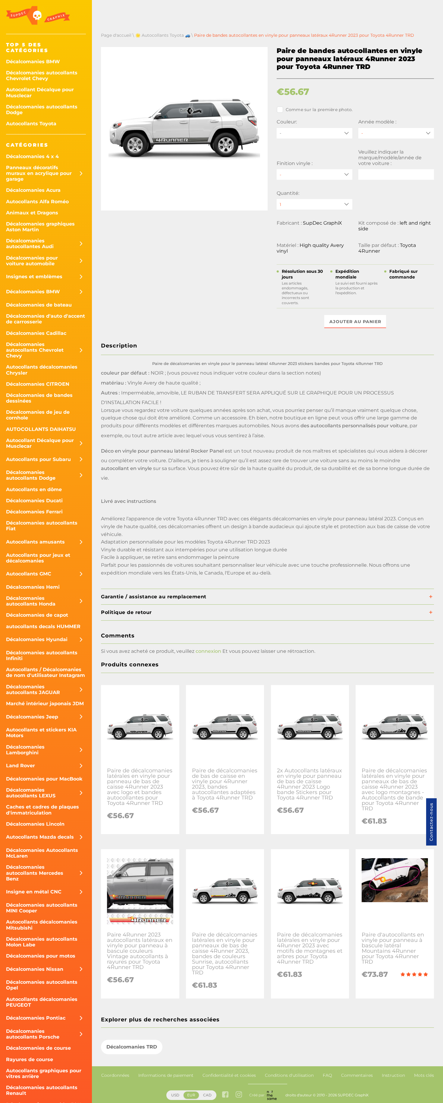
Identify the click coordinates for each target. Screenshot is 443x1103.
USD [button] (175, 1095)
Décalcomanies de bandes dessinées (39, 398)
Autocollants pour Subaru (38, 459)
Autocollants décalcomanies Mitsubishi (41, 924)
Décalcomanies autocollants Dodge (41, 109)
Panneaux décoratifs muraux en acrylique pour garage (39, 173)
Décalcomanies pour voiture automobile (32, 260)
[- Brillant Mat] (314, 174)
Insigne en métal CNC (33, 892)
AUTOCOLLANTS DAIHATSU (41, 429)
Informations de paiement (165, 1075)
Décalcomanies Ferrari (34, 512)
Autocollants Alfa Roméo (37, 201)
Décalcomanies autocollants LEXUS (30, 793)
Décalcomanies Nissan (34, 969)
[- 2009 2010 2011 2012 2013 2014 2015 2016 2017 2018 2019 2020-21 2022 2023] (396, 133)
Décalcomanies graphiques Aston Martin (40, 226)
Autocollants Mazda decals (40, 837)
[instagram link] (239, 1095)
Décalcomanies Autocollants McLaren (42, 853)
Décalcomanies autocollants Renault (41, 1090)
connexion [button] (208, 651)
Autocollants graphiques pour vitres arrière (43, 1073)
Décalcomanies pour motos (40, 956)
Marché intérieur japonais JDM (45, 703)
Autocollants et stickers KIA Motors (41, 732)
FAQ (327, 1075)
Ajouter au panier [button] (355, 321)
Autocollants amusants (35, 542)
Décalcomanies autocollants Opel (41, 985)
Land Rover (20, 765)
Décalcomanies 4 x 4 (32, 156)
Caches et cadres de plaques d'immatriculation (42, 809)
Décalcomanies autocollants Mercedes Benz (34, 872)
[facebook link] (225, 1095)
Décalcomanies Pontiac (35, 1018)
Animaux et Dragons (32, 213)
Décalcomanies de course (38, 1048)
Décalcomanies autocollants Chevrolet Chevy (41, 75)
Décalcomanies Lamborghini (25, 750)
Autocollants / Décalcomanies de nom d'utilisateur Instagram (45, 672)
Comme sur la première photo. (319, 109)
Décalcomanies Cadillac (36, 333)
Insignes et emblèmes (34, 276)
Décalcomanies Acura (33, 190)
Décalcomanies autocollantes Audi (30, 243)
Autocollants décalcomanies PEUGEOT (41, 1002)
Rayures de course (29, 1059)
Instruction (393, 1075)
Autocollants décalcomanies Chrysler (41, 369)
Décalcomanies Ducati (34, 500)
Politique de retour (126, 612)
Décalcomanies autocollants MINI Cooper (41, 908)
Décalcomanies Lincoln (35, 824)
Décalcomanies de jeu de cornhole (38, 415)
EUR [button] (191, 1095)
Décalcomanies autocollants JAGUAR (33, 689)
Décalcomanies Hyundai (37, 639)
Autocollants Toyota (31, 123)
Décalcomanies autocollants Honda (30, 601)
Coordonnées (115, 1075)
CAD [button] (207, 1095)
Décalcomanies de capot (37, 615)
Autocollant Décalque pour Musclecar (40, 92)
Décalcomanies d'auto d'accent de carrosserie (45, 319)
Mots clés (424, 1075)
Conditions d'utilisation (289, 1075)
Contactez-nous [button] (431, 822)
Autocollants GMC (28, 574)
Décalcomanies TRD (131, 1047)
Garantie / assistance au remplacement (153, 597)
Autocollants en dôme (34, 489)
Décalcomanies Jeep (32, 717)
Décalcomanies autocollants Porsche (32, 1034)
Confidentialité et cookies (229, 1075)
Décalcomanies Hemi (33, 587)
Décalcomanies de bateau (39, 305)
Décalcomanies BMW (33, 61)
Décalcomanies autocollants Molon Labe (41, 942)
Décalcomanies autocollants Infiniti (41, 655)
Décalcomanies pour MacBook (44, 779)
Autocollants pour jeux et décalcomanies (38, 558)
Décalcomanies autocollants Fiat (41, 525)
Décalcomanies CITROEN (37, 384)
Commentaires (357, 1075)
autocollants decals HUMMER (43, 626)
